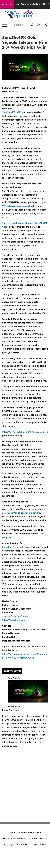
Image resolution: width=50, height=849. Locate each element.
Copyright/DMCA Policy (16, 844)
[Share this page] (46, 24)
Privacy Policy (38, 844)
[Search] (32, 25)
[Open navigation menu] (4, 24)
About (12, 832)
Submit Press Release (14, 838)
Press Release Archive (29, 832)
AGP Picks (7, 4)
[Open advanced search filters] (38, 25)
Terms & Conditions (37, 838)
